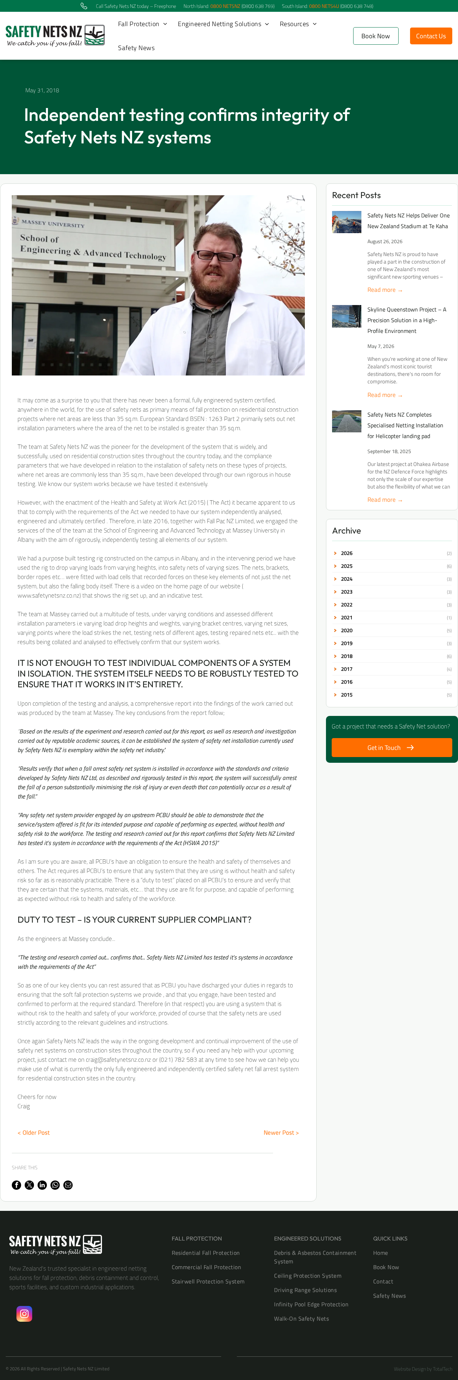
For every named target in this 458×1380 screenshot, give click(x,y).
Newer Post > (281, 1132)
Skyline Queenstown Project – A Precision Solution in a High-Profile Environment (407, 320)
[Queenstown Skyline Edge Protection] (346, 316)
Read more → (385, 289)
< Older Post (34, 1132)
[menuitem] (142, 24)
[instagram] (24, 1314)
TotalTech (442, 1368)
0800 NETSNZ (225, 6)
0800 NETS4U (324, 6)
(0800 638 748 (356, 6)
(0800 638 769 (257, 6)
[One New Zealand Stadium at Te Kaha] (346, 222)
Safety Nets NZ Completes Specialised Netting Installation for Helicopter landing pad (405, 425)
